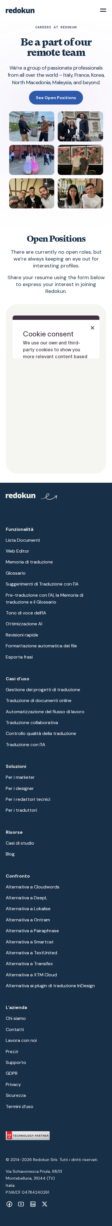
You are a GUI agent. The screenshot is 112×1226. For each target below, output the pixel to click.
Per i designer (20, 788)
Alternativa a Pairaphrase (32, 931)
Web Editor (17, 551)
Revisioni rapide (22, 635)
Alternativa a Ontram (28, 920)
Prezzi (12, 1051)
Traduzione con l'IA (25, 745)
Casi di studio (20, 843)
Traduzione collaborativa (32, 723)
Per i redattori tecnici (28, 799)
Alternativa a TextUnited (31, 953)
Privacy (13, 1084)
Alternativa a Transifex (29, 964)
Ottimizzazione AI (24, 624)
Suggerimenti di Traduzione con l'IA (42, 584)
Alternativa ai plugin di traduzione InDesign (50, 986)
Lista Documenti (23, 540)
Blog (10, 854)
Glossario (16, 573)
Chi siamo (16, 1018)
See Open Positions (56, 97)
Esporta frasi (19, 657)
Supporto (16, 1062)
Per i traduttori (21, 810)
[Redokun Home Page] (32, 497)
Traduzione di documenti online (39, 700)
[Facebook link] (9, 1204)
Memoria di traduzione (29, 562)
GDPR (12, 1073)
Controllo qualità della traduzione (41, 733)
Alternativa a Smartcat (30, 942)
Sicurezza (16, 1095)
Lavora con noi (21, 1040)
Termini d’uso (19, 1106)
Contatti (15, 1029)
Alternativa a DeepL (26, 898)
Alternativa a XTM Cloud (31, 975)
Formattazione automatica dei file (41, 646)
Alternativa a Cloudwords (32, 887)
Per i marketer (20, 777)
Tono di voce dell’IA (26, 613)
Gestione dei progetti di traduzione (43, 690)
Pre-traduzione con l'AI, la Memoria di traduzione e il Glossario (44, 598)
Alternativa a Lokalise (28, 909)
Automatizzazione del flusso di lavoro (45, 712)
